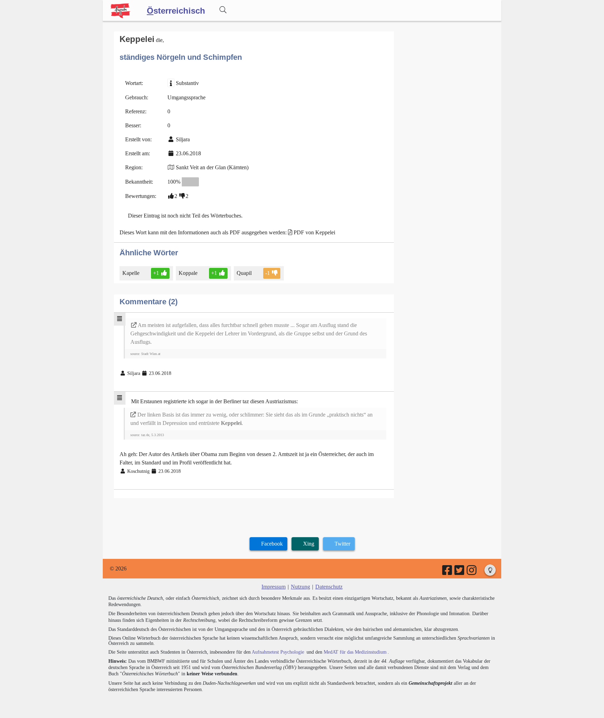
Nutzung (300, 587)
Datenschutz (329, 587)
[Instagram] (472, 572)
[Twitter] (459, 572)
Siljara (183, 139)
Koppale (188, 273)
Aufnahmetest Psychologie (278, 652)
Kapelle (130, 273)
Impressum (273, 587)
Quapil (244, 273)
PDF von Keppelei (314, 232)
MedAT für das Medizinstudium (355, 652)
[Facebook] (447, 572)
